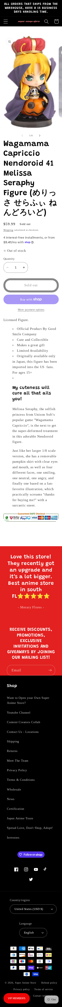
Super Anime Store (25, 982)
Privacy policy (21, 989)
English (29, 932)
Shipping (8, 230)
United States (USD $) (28, 909)
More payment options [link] (31, 309)
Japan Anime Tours (20, 818)
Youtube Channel (18, 712)
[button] (6, 21)
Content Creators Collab (23, 722)
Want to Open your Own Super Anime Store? (28, 700)
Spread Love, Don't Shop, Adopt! (30, 828)
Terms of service (43, 989)
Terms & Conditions (21, 779)
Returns (12, 751)
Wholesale (14, 789)
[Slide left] (22, 135)
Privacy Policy (17, 770)
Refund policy (49, 982)
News (10, 799)
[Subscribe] (50, 670)
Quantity (9, 258)
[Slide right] (40, 135)
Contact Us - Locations (23, 732)
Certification (15, 808)
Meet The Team (17, 760)
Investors (13, 837)
